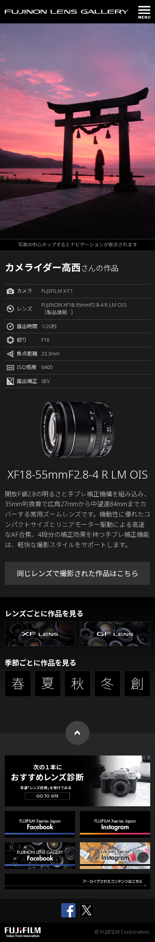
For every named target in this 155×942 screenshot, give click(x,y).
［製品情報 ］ (58, 312)
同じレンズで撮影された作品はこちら (77, 573)
